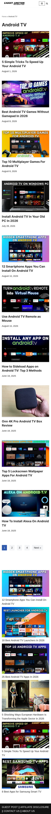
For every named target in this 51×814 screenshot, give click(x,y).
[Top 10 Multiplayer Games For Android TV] (25, 144)
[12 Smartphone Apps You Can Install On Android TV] (25, 248)
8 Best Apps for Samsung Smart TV (21, 791)
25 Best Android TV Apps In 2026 (20, 676)
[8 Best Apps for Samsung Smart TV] (25, 774)
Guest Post (10, 807)
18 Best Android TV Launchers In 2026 (23, 640)
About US (28, 811)
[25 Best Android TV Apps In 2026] (25, 659)
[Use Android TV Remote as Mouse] (25, 298)
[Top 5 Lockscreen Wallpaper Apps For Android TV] (25, 453)
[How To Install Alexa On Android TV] (25, 503)
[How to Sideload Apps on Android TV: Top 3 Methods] (25, 348)
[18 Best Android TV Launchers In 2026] (25, 622)
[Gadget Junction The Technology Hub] (14, 3)
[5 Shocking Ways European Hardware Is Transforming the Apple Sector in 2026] (25, 696)
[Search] (47, 3)
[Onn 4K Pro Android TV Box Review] (25, 401)
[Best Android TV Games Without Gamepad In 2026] (25, 94)
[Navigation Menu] (42, 3)
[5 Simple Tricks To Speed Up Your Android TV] (25, 44)
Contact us (12, 811)
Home (4, 16)
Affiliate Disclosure (34, 807)
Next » (37, 547)
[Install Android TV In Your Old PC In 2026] (25, 196)
